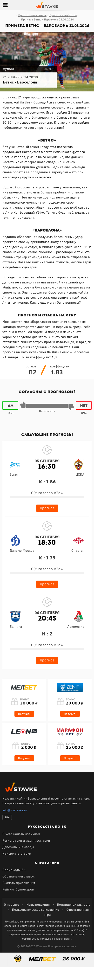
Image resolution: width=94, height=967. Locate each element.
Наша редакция (38, 904)
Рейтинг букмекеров (18, 889)
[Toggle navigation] (5, 5)
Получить (24, 714)
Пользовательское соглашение (35, 909)
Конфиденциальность (73, 904)
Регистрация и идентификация (26, 840)
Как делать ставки (16, 853)
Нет (83, 405)
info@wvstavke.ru (14, 810)
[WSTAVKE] (47, 4)
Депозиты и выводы (18, 847)
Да (10, 405)
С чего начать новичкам (21, 834)
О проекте (11, 904)
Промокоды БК (14, 870)
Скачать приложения (18, 883)
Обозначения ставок (18, 876)
